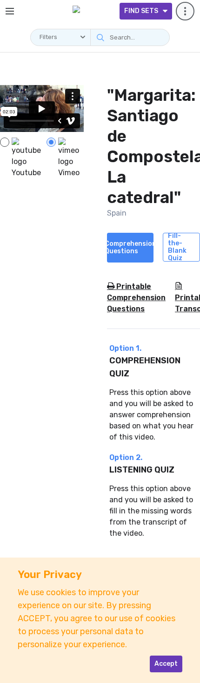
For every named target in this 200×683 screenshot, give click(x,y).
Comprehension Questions (130, 247)
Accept (166, 664)
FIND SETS (141, 11)
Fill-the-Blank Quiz (177, 247)
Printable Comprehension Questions (136, 297)
